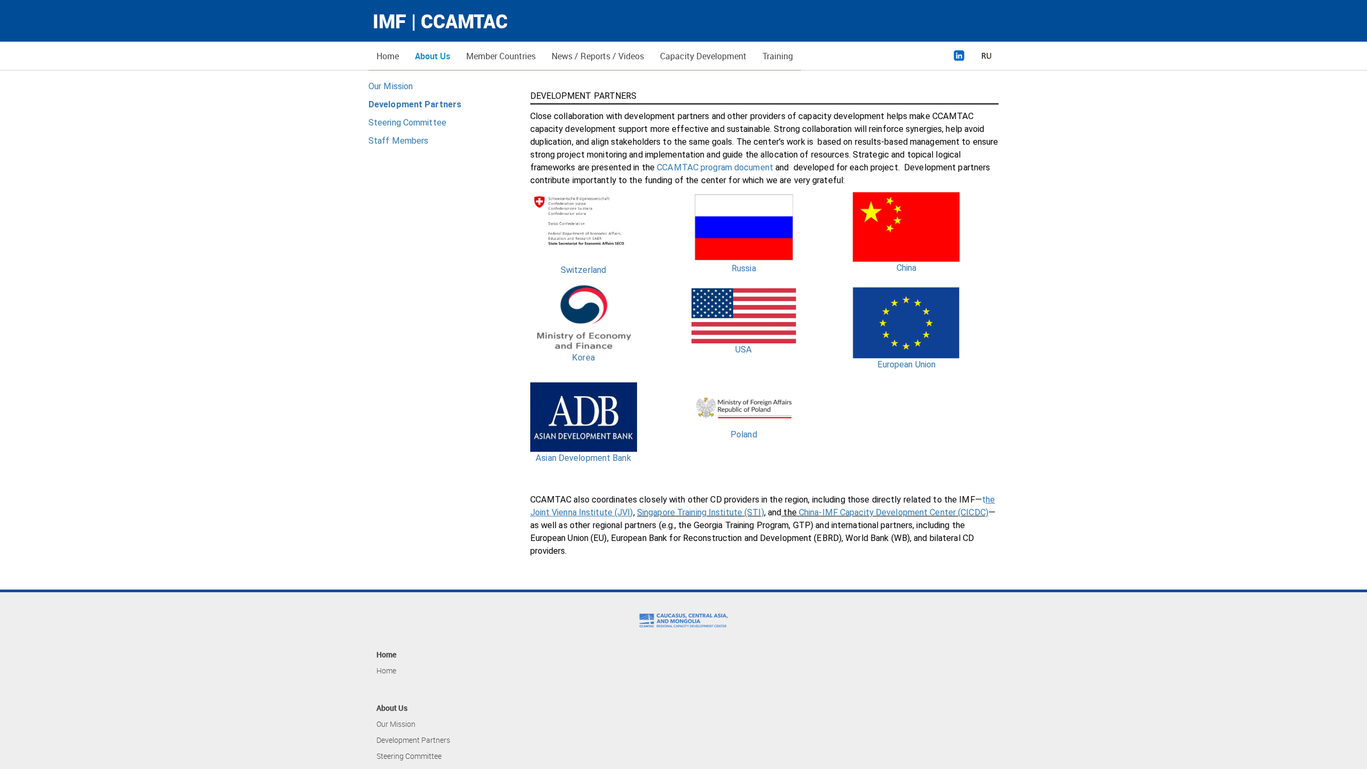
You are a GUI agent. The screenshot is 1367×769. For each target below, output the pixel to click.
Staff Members (398, 141)
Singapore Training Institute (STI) (700, 512)
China (907, 268)
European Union (906, 364)
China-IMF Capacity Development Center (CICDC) (893, 512)
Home (387, 56)
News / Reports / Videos (598, 56)
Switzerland (583, 270)
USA (743, 349)
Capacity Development (703, 56)
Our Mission (390, 86)
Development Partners (413, 740)
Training (778, 56)
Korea (583, 357)
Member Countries (501, 56)
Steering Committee (407, 122)
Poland (743, 434)
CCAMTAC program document (715, 167)
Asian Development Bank (583, 458)
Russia (744, 268)
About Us (432, 56)
